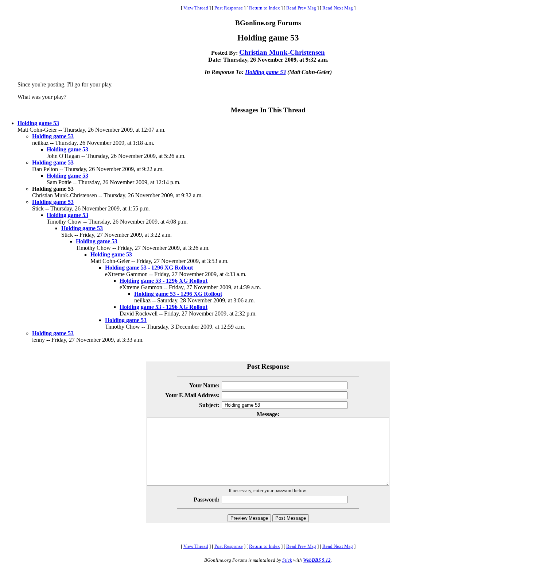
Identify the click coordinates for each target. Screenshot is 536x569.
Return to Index (264, 8)
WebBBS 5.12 (317, 560)
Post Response (228, 8)
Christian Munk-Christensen (282, 52)
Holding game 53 (265, 72)
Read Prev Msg (301, 8)
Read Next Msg (337, 8)
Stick (287, 560)
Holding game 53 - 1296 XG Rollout (149, 267)
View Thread (195, 8)
